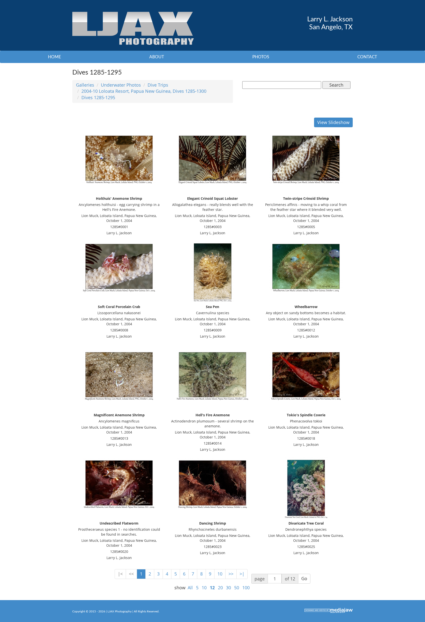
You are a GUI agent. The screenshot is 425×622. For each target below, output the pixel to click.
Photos (260, 57)
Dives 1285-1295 (98, 97)
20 (220, 588)
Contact (367, 57)
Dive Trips (158, 85)
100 (246, 588)
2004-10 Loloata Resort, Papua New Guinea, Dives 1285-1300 (143, 91)
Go (304, 578)
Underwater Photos (121, 85)
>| (242, 574)
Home (54, 57)
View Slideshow (333, 122)
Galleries (85, 85)
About (156, 57)
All (190, 588)
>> (230, 574)
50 (236, 588)
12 (212, 588)
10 (219, 574)
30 (228, 588)
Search (336, 85)
